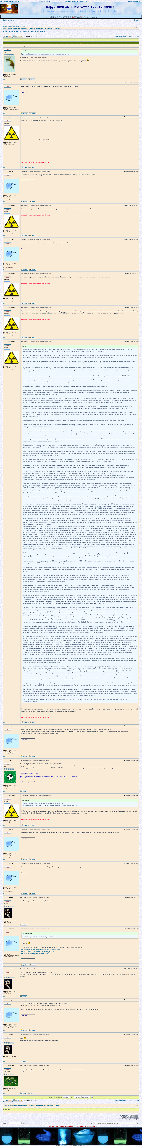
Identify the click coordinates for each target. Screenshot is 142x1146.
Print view (6, 40)
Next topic (136, 40)
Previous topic (129, 40)
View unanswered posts (9, 26)
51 (135, 36)
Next (138, 36)
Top (4, 79)
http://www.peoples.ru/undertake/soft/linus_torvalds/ (38, 952)
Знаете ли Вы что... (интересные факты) (24, 31)
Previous (123, 36)
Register (11, 20)
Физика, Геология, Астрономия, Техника (45, 28)
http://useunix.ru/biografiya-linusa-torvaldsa (35, 953)
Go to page (118, 36)
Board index (7, 28)
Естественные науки (20, 28)
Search (137, 20)
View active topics (20, 26)
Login (5, 20)
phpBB (64, 1145)
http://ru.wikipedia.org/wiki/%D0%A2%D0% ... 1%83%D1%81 (41, 949)
